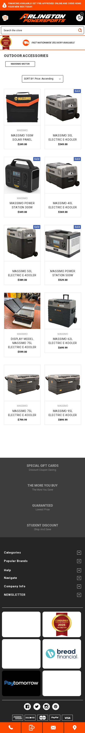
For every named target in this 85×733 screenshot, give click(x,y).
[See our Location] (74, 727)
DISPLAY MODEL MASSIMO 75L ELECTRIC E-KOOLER (22, 343)
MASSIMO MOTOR (20, 64)
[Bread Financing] (62, 653)
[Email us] (53, 727)
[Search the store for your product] (80, 30)
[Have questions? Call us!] (10, 727)
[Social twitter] (36, 706)
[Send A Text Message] (31, 727)
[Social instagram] (46, 706)
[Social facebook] (27, 706)
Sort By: (29, 78)
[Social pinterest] (55, 706)
